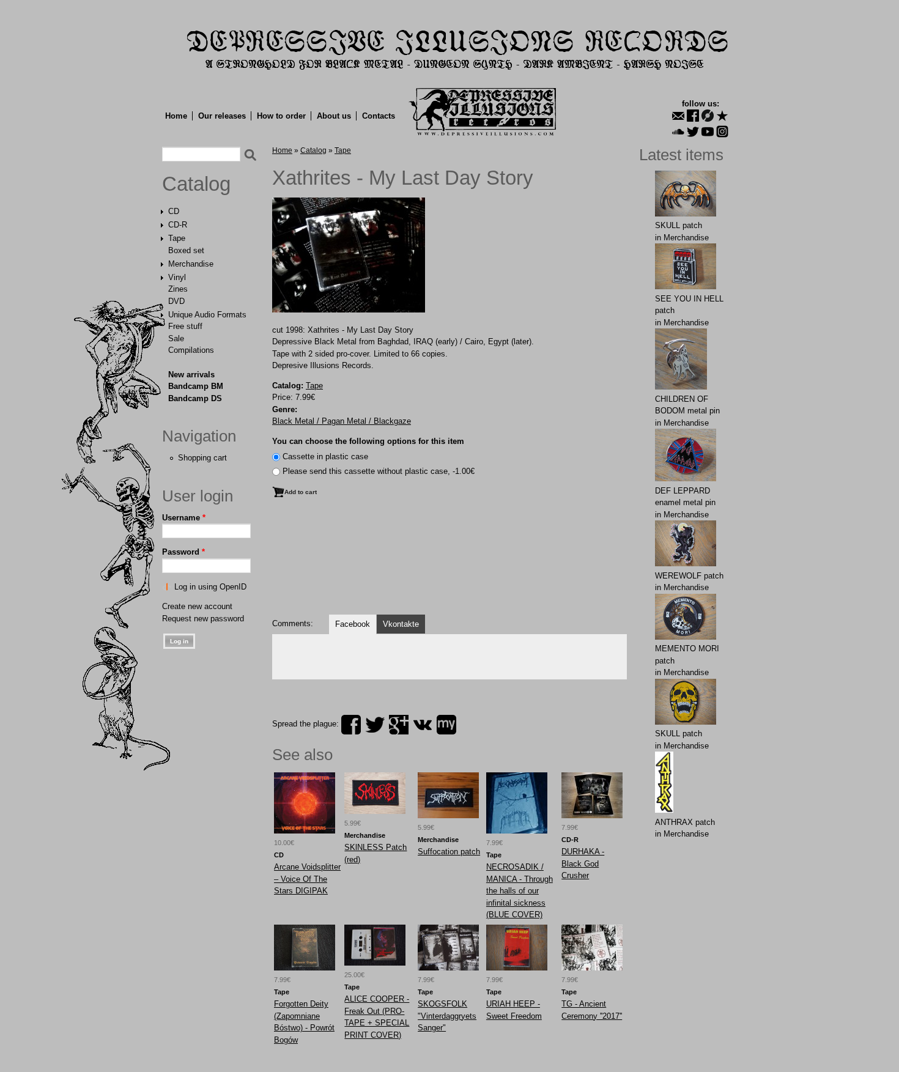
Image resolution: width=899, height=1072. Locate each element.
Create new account (197, 606)
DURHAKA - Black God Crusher (582, 863)
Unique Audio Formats (207, 314)
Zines (178, 289)
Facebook (352, 624)
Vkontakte (401, 624)
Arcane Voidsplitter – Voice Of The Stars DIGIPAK (307, 878)
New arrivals (191, 374)
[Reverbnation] (722, 115)
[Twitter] (693, 131)
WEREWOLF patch (689, 575)
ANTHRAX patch (685, 822)
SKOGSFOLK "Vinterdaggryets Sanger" (447, 1015)
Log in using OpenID (210, 586)
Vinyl (177, 277)
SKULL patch (678, 225)
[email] (678, 115)
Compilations (191, 350)
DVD (176, 301)
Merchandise (190, 263)
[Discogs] (707, 115)
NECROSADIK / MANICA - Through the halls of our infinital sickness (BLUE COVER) (519, 890)
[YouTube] (707, 131)
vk (422, 724)
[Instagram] (722, 131)
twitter (375, 724)
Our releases (222, 115)
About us (334, 115)
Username (183, 517)
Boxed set (186, 250)
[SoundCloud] (678, 131)
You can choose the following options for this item (368, 441)
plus (399, 724)
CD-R (177, 224)
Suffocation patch (449, 851)
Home (176, 115)
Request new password (203, 618)
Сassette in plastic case (325, 456)
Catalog (196, 184)
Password (183, 551)
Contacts (378, 115)
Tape (176, 238)
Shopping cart (202, 457)
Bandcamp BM (195, 386)
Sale (176, 338)
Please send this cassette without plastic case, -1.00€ (379, 471)
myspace (446, 724)
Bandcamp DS (195, 398)
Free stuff (185, 326)
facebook (351, 724)
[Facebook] (693, 115)
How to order (281, 115)
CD (173, 211)
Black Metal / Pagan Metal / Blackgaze (341, 421)
